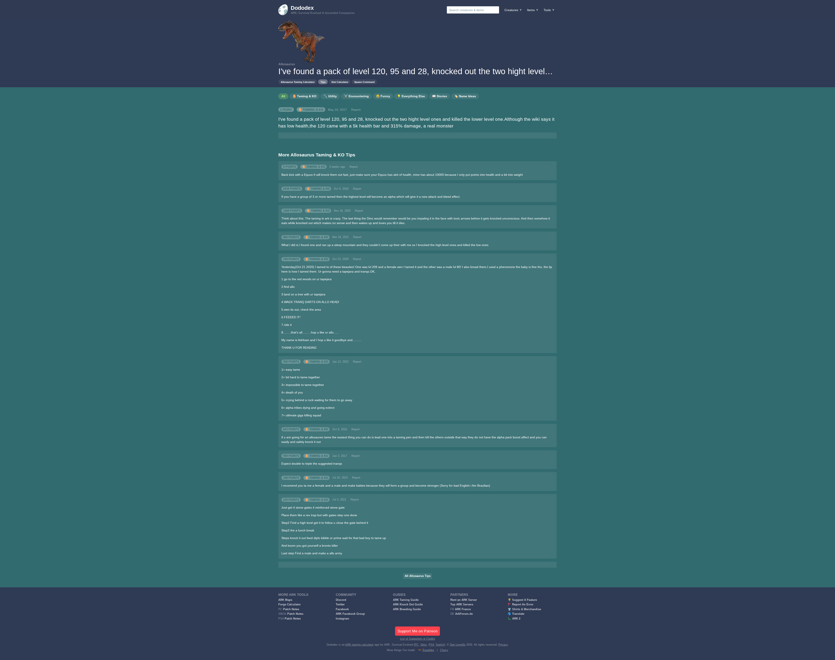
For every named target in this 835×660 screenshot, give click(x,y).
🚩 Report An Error (520, 604)
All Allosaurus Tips (418, 576)
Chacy (444, 650)
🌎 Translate (516, 613)
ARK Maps (285, 599)
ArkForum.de (464, 613)
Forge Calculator (289, 604)
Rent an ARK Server (463, 599)
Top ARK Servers (461, 604)
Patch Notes (291, 609)
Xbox (423, 644)
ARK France (463, 609)
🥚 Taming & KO (310, 109)
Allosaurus (286, 64)
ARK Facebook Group (350, 613)
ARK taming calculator (359, 644)
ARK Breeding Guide (407, 609)
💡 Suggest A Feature (522, 599)
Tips (323, 82)
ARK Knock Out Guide (408, 604)
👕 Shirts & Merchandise (524, 609)
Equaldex (428, 650)
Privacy (503, 644)
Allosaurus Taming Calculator (298, 82)
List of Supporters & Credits (417, 638)
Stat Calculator (339, 82)
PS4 (431, 644)
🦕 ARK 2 (514, 618)
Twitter (340, 604)
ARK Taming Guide (406, 599)
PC (417, 644)
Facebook (342, 609)
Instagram (342, 618)
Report (356, 109)
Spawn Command (364, 82)
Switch (440, 644)
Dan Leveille (457, 644)
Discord (341, 599)
